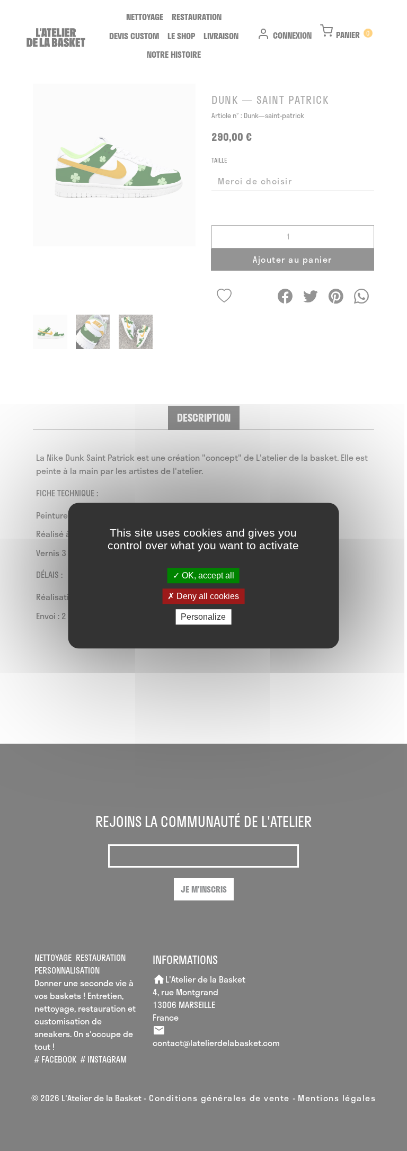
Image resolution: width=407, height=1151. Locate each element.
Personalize (203, 616)
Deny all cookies (206, 596)
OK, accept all (207, 575)
